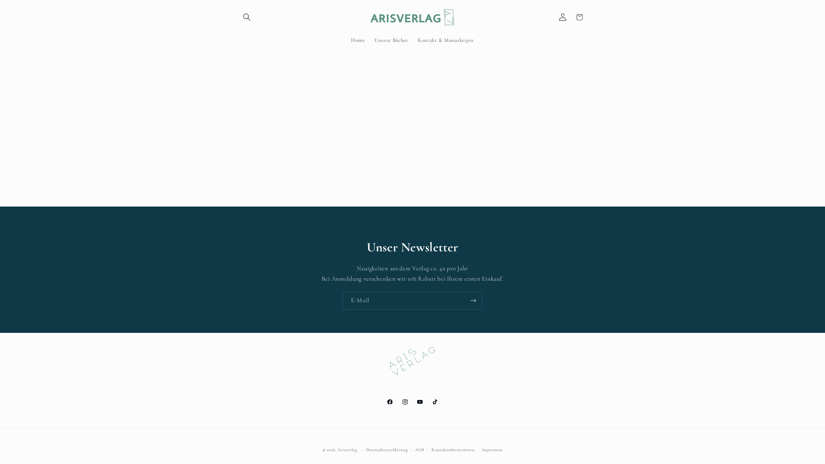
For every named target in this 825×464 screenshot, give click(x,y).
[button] (247, 17)
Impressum (492, 449)
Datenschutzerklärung (387, 449)
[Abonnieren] (473, 301)
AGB (419, 449)
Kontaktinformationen (453, 449)
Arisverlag (347, 449)
